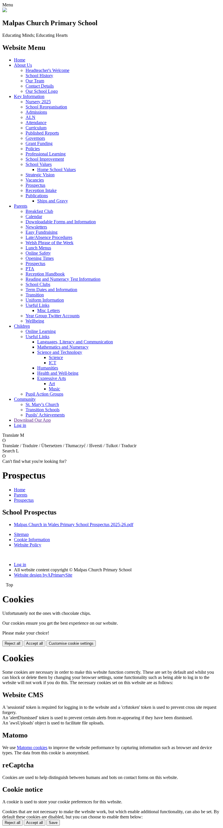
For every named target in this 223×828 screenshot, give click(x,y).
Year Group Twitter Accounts (53, 315)
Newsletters (36, 226)
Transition (35, 294)
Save (53, 822)
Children (22, 326)
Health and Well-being (57, 373)
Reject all (12, 643)
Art (52, 383)
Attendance (36, 122)
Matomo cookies (32, 747)
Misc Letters (48, 310)
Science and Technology (59, 352)
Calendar (34, 216)
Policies (33, 148)
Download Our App (32, 420)
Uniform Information (45, 300)
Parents (20, 206)
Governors (35, 138)
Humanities (47, 367)
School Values (39, 164)
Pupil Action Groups (44, 394)
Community (25, 399)
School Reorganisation (46, 106)
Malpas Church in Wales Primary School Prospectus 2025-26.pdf (73, 524)
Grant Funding (39, 143)
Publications (37, 195)
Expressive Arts (51, 378)
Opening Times (40, 258)
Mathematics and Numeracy (63, 347)
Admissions (36, 112)
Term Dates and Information (51, 289)
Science (56, 357)
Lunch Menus (38, 247)
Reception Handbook (45, 273)
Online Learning (41, 331)
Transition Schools (43, 409)
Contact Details (40, 86)
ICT (52, 362)
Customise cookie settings (71, 643)
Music (54, 388)
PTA (30, 268)
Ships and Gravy (52, 200)
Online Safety (38, 253)
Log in (20, 425)
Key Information (29, 96)
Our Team (35, 80)
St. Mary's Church (42, 404)
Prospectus (35, 185)
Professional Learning (46, 153)
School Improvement (45, 159)
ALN (30, 117)
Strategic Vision (40, 174)
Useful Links (37, 305)
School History (39, 75)
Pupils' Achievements (45, 414)
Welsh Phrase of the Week (49, 242)
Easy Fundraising (41, 232)
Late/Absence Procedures (49, 237)
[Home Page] (4, 10)
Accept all (34, 643)
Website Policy (27, 544)
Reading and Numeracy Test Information (63, 279)
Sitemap (21, 534)
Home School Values (56, 169)
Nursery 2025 (38, 101)
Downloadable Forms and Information (61, 221)
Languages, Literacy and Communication (75, 341)
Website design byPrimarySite (43, 574)
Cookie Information (32, 539)
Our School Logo (42, 91)
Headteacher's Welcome (47, 70)
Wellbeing (35, 320)
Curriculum (36, 127)
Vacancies (35, 179)
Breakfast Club (39, 211)
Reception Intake (41, 190)
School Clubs (38, 284)
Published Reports (42, 133)
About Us (23, 65)
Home (19, 59)
